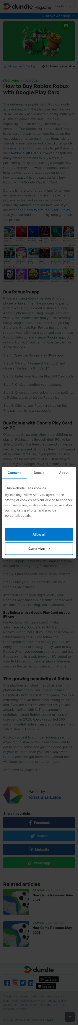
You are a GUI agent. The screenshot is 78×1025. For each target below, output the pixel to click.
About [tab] (64, 472)
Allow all (39, 534)
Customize (36, 548)
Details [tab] (39, 472)
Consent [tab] (14, 472)
